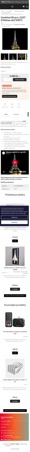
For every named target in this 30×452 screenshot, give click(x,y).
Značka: (6, 26)
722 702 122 (9, 435)
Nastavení (14, 217)
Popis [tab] (6, 114)
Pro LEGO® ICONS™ (18, 186)
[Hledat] (12, 6)
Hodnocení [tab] (16, 114)
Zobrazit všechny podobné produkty (15, 295)
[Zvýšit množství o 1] (10, 79)
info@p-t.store (7, 439)
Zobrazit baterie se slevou (9, 96)
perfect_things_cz (8, 430)
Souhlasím (14, 222)
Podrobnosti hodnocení (19, 24)
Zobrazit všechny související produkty (15, 410)
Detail (15, 353)
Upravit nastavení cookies (17, 445)
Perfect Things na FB (8, 433)
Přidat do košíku (19, 79)
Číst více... (13, 64)
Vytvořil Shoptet (15, 449)
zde (24, 213)
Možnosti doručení (6, 67)
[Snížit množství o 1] (5, 79)
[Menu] (27, 6)
